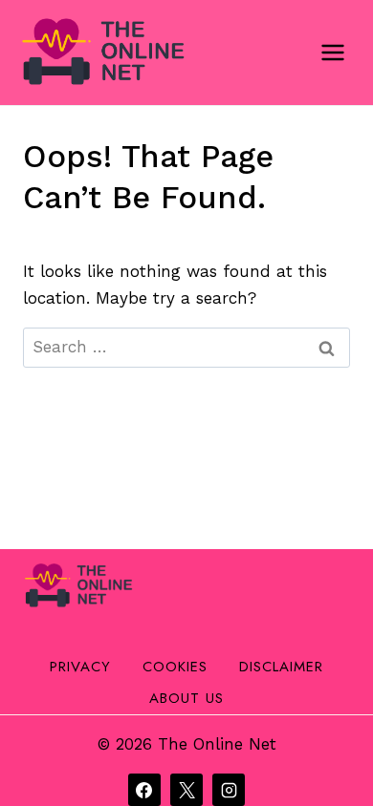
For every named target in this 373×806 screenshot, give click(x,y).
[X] (186, 790)
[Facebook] (144, 790)
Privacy (80, 666)
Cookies (175, 666)
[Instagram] (228, 790)
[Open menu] (332, 52)
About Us (186, 698)
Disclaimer (281, 666)
